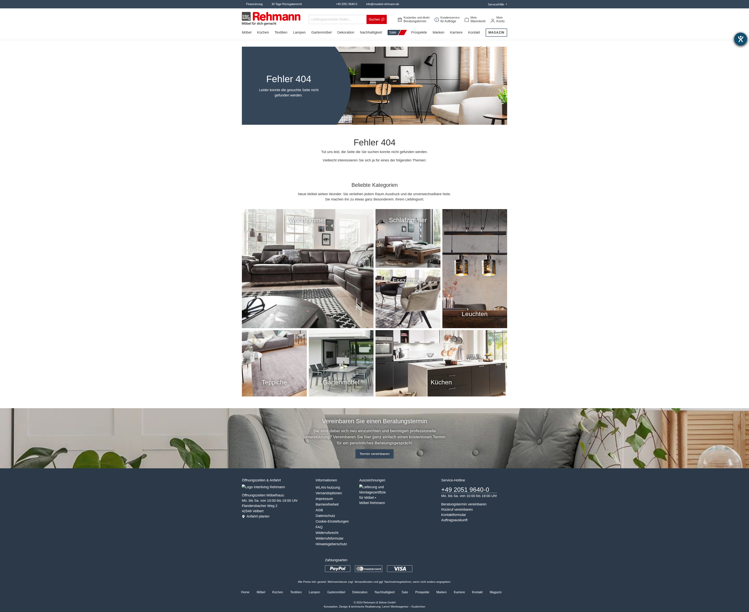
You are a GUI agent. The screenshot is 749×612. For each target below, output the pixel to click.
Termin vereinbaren (374, 454)
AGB (319, 510)
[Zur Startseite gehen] (271, 18)
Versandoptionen (329, 493)
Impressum (324, 499)
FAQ (319, 527)
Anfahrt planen (258, 516)
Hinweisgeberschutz (331, 544)
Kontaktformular (453, 515)
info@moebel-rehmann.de (382, 4)
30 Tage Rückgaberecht (287, 4)
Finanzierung (254, 4)
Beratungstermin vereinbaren (463, 504)
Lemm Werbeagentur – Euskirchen (403, 606)
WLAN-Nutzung (328, 487)
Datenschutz (325, 516)
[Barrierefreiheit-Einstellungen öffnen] (740, 39)
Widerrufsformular (329, 538)
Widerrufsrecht (327, 533)
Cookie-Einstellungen (332, 521)
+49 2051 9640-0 (346, 4)
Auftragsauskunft (454, 520)
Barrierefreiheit (327, 504)
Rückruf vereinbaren (457, 509)
